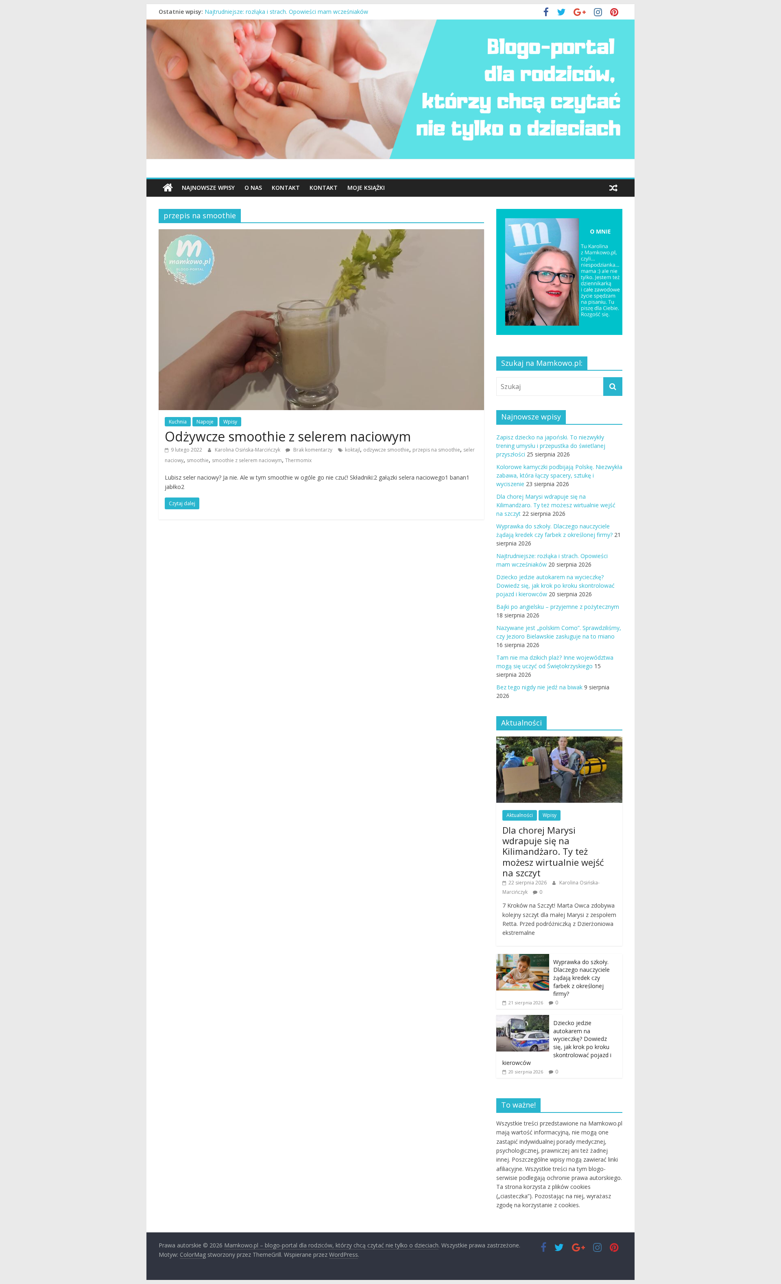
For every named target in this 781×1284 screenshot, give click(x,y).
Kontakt (286, 187)
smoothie (198, 460)
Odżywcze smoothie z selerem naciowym (288, 436)
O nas (253, 187)
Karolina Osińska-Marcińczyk (248, 449)
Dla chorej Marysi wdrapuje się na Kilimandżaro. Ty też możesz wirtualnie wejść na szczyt (555, 505)
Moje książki (366, 187)
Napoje (205, 421)
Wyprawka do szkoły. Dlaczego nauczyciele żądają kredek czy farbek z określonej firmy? (320, 11)
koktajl (352, 449)
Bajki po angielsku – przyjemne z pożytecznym (557, 606)
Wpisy (230, 421)
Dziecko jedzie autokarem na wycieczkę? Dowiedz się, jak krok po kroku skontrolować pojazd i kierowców (555, 585)
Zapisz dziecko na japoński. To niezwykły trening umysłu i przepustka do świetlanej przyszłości (550, 445)
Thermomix (298, 460)
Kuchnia (178, 421)
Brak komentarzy (312, 449)
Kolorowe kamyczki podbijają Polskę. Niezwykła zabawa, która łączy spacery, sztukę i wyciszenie (559, 475)
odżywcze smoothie (386, 449)
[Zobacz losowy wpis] (613, 187)
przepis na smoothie (436, 449)
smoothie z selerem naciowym (247, 460)
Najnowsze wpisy (208, 187)
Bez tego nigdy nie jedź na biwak (539, 687)
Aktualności (519, 815)
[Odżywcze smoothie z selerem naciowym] (321, 234)
